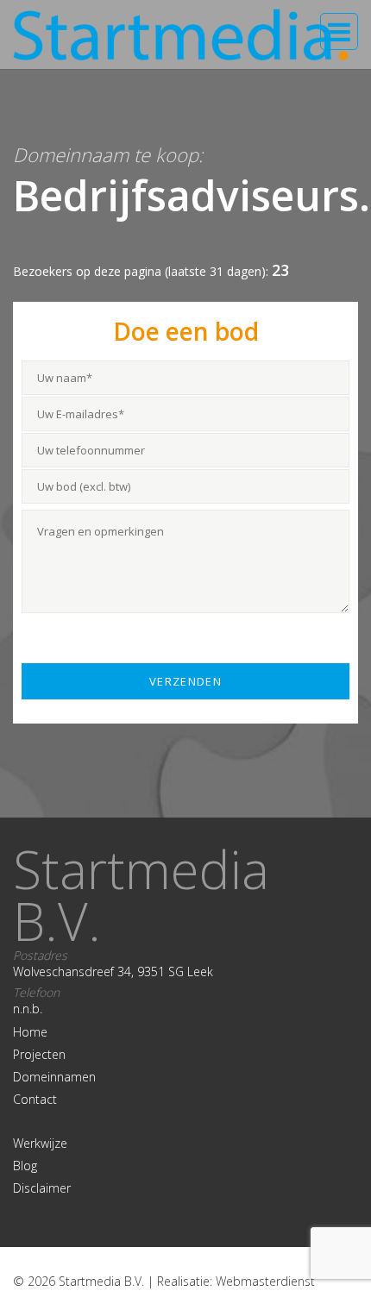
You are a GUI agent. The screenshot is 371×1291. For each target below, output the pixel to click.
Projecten (39, 1054)
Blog (25, 1165)
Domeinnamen (54, 1077)
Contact (35, 1099)
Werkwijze (40, 1143)
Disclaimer (42, 1188)
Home (30, 1032)
